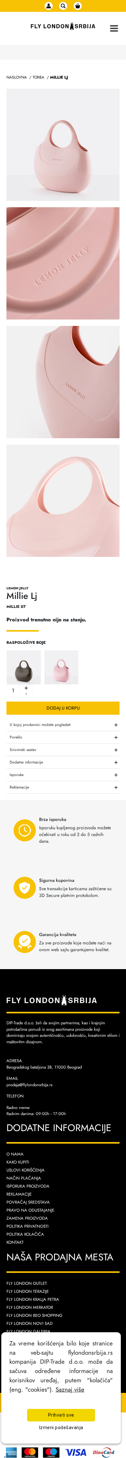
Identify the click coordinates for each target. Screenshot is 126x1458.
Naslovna (16, 77)
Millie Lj (59, 77)
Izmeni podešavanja (61, 1427)
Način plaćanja (23, 1178)
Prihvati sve (61, 1415)
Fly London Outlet (26, 1283)
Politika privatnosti (27, 1226)
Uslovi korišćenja (25, 1170)
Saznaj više (70, 1389)
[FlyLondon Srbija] (63, 26)
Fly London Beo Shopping (34, 1315)
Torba (38, 77)
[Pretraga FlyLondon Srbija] (63, 6)
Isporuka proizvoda (27, 1186)
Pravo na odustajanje (30, 1210)
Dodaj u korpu (63, 708)
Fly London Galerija (28, 1331)
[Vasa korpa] (78, 6)
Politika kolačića (25, 1234)
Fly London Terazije (27, 1291)
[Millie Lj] (24, 666)
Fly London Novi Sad (29, 1323)
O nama (15, 1154)
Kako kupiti (17, 1162)
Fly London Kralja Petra (32, 1299)
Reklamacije (19, 1194)
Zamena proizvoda (27, 1218)
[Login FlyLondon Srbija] (49, 6)
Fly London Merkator (29, 1307)
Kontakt (15, 1242)
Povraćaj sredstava (28, 1202)
